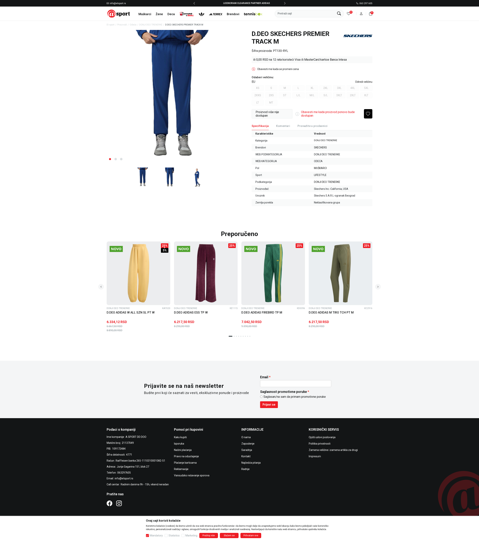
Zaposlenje (247, 443)
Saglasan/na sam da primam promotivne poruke (294, 396)
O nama (246, 437)
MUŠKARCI (320, 168)
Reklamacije (181, 469)
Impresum (315, 456)
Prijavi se (269, 404)
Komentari (283, 125)
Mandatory (156, 535)
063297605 (124, 472)
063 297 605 (365, 3)
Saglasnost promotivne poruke (283, 392)
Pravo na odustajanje (186, 456)
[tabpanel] (172, 97)
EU (253, 81)
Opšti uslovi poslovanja (322, 437)
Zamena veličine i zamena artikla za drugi (333, 449)
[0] (348, 13)
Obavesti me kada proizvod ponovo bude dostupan (328, 113)
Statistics (174, 535)
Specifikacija (260, 125)
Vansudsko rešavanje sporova (191, 475)
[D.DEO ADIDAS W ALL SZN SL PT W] (138, 273)
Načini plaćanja (183, 449)
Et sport (111, 24)
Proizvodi (122, 24)
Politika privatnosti (319, 443)
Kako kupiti (180, 437)
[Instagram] (119, 503)
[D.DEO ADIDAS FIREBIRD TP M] (273, 273)
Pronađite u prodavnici (312, 125)
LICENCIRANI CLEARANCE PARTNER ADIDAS (239, 3)
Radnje (245, 469)
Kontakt (246, 456)
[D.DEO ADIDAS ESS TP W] (206, 273)
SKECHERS (320, 147)
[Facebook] (109, 503)
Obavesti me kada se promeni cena (278, 69)
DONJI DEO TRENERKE (150, 24)
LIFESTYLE (320, 175)
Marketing (191, 535)
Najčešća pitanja (251, 462)
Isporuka (179, 443)
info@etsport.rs (118, 3)
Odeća (133, 24)
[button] (361, 13)
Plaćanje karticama (185, 462)
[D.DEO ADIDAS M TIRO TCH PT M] (340, 273)
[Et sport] (119, 13)
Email (264, 377)
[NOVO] (123, 249)
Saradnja (246, 449)
